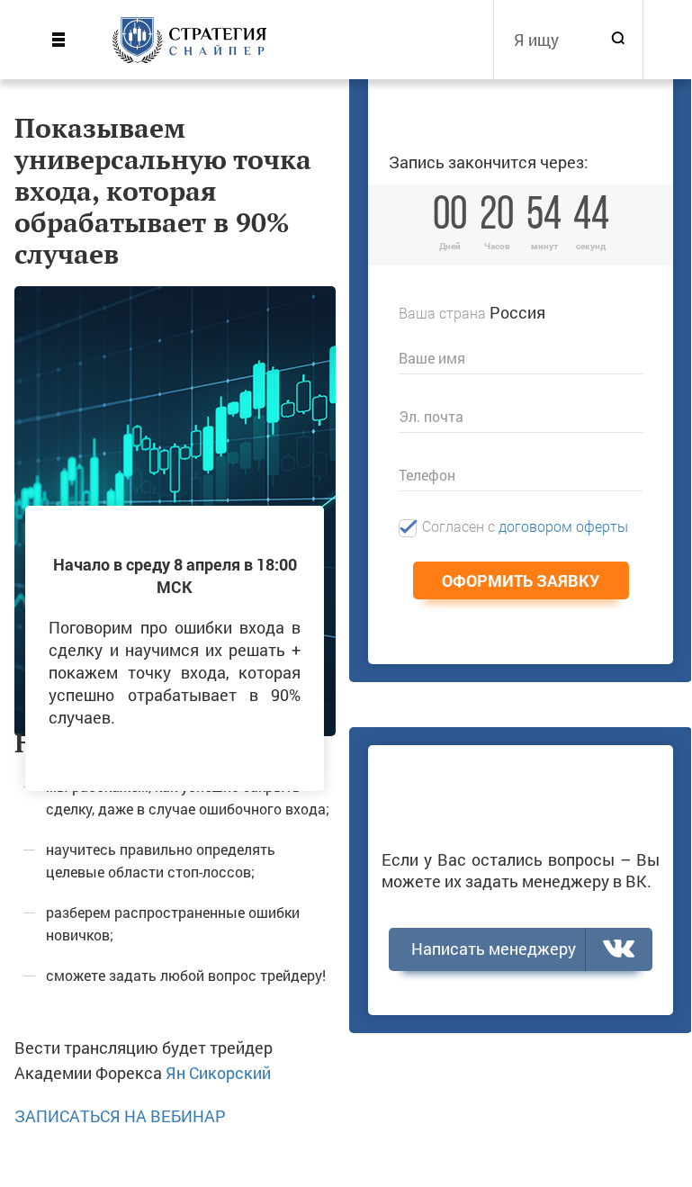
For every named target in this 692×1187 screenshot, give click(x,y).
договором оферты (563, 526)
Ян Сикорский (218, 1073)
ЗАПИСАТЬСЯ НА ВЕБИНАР (120, 1116)
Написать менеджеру (493, 948)
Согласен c (525, 526)
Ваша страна (442, 312)
